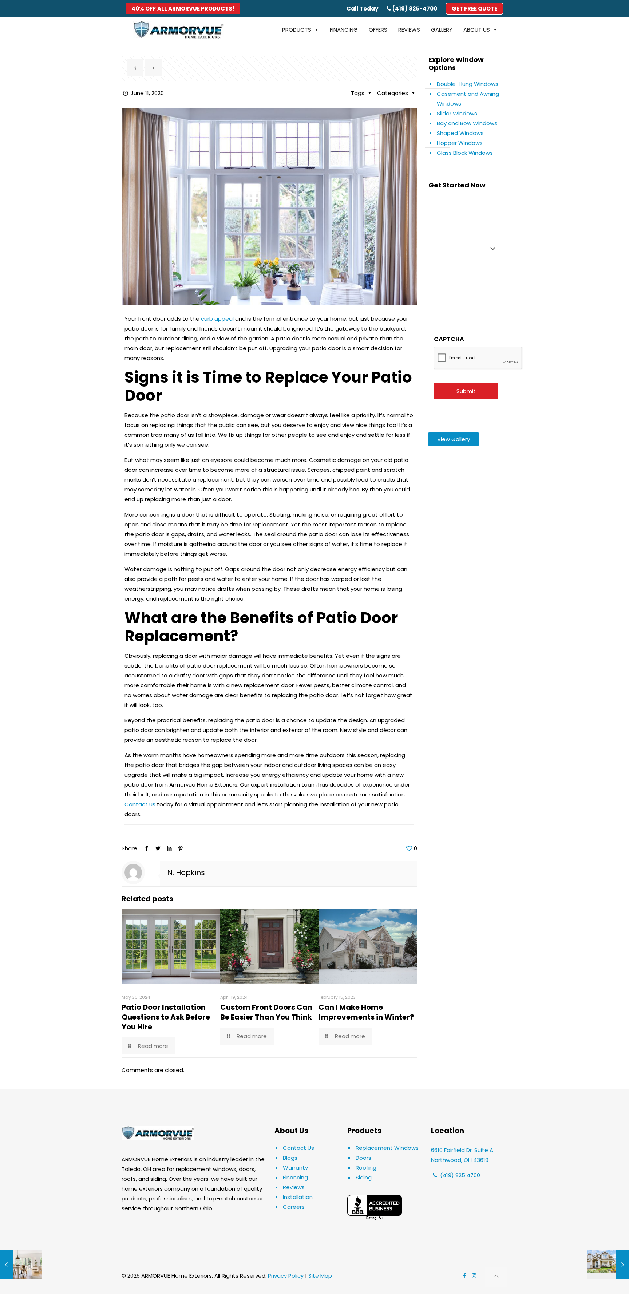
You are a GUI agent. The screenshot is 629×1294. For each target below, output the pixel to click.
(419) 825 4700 (459, 1175)
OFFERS (378, 29)
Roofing (366, 1167)
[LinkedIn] (169, 848)
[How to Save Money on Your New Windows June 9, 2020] (21, 1264)
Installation (298, 1197)
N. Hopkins (186, 872)
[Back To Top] (496, 1277)
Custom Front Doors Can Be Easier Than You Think (266, 1012)
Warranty (295, 1167)
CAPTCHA (449, 339)
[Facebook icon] (464, 1275)
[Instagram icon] (474, 1275)
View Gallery (453, 439)
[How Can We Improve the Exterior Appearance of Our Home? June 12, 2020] (608, 1264)
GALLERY (441, 29)
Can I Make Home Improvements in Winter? (367, 1012)
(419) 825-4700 (414, 8)
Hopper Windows (460, 143)
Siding (364, 1177)
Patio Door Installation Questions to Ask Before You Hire (166, 1017)
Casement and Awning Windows (468, 98)
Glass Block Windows (465, 153)
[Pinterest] (180, 848)
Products (296, 29)
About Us (476, 29)
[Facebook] (146, 848)
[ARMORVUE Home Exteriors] (178, 29)
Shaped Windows (460, 133)
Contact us (139, 804)
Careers (294, 1207)
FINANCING (344, 29)
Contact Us (298, 1148)
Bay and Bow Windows (467, 123)
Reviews (294, 1187)
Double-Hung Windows (467, 84)
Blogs (290, 1158)
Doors (363, 1158)
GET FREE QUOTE (474, 8)
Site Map (320, 1275)
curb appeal (217, 318)
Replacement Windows (387, 1148)
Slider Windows (457, 113)
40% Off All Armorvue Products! (182, 8)
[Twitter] (157, 848)
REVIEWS (409, 29)
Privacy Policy (286, 1275)
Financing (295, 1177)
